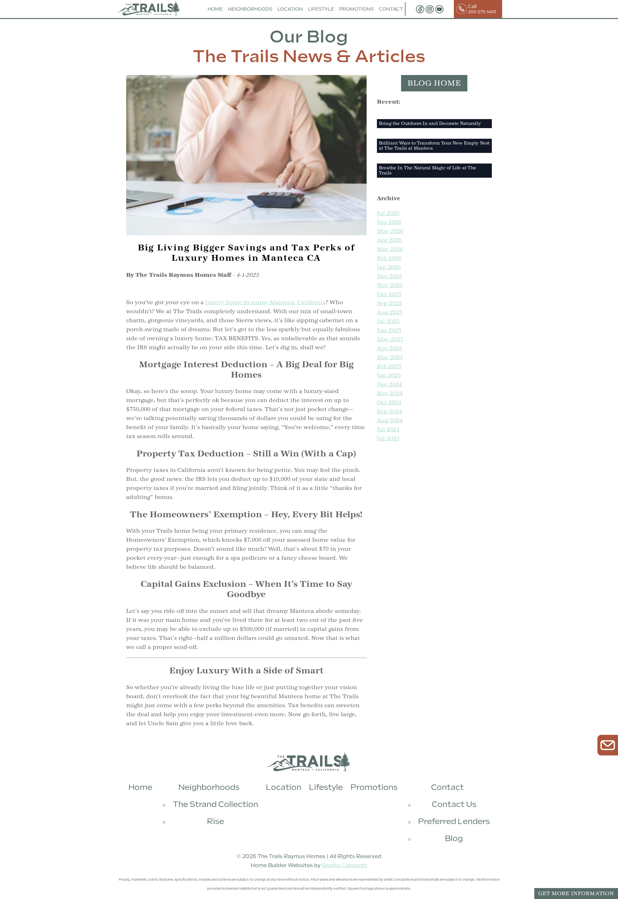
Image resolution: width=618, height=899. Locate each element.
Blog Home (434, 83)
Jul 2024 (388, 429)
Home (215, 9)
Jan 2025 (389, 375)
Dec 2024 (389, 384)
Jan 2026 (389, 267)
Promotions (356, 9)
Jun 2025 (389, 330)
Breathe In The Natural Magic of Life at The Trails (427, 170)
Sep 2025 (389, 303)
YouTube (439, 9)
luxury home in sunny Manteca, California (265, 302)
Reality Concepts (344, 865)
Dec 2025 (389, 276)
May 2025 (390, 339)
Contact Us (454, 804)
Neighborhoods (250, 9)
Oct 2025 (389, 294)
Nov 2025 (390, 285)
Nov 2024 (390, 393)
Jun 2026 (389, 222)
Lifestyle (321, 9)
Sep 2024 (389, 411)
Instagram (430, 9)
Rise (215, 821)
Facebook (420, 9)
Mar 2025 (390, 357)
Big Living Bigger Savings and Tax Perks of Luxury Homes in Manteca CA (246, 252)
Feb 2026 (389, 258)
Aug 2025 (390, 312)
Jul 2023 (388, 438)
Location (290, 9)
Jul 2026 (388, 213)
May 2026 (390, 231)
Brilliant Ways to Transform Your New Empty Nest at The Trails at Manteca (434, 146)
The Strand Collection (215, 804)
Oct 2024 (389, 402)
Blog (454, 838)
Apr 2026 (389, 240)
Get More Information (576, 893)
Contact (391, 9)
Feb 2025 (389, 366)
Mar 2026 (390, 249)
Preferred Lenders (454, 821)
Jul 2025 (388, 321)
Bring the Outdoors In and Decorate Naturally (430, 123)
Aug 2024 (390, 420)
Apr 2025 (389, 348)
